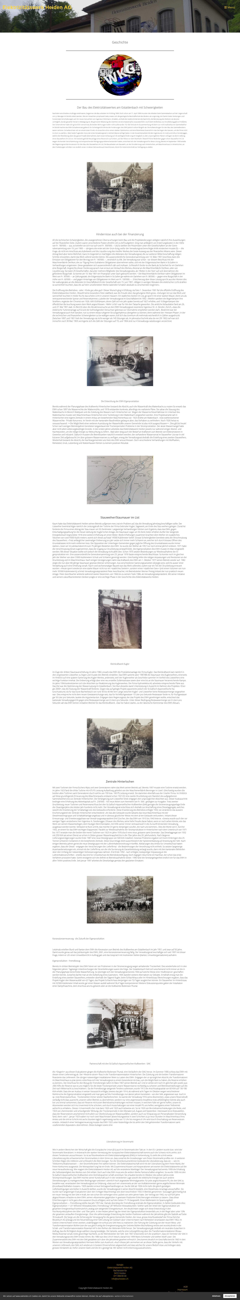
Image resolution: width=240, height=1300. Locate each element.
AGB (186, 1286)
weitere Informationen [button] (124, 1296)
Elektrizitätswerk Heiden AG (37, 7)
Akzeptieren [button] (230, 1296)
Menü (231, 7)
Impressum (183, 1289)
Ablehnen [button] (216, 1296)
